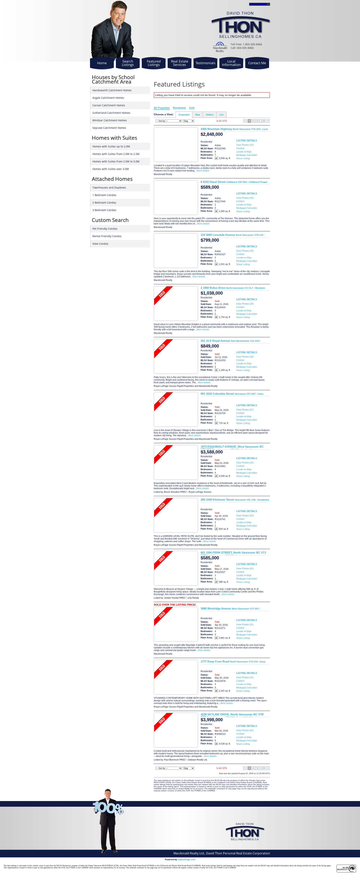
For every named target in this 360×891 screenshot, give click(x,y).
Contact (240, 148)
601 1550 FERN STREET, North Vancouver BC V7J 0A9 (233, 554)
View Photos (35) (245, 198)
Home (102, 63)
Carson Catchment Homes (108, 105)
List (222, 114)
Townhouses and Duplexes (109, 187)
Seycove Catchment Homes (109, 128)
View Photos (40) (245, 145)
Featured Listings (154, 63)
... (260, 121)
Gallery (210, 114)
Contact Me (257, 63)
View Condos (100, 243)
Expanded (184, 114)
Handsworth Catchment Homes (112, 90)
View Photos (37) (245, 409)
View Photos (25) (245, 251)
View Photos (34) (245, 356)
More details (203, 170)
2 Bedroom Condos (104, 202)
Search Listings (128, 63)
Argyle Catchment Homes (108, 98)
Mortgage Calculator (246, 155)
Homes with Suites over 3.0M (110, 169)
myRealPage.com (186, 859)
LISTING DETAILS (246, 140)
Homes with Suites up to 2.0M (111, 146)
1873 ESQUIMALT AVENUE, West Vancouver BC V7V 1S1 (232, 448)
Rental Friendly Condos (107, 236)
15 (263, 121)
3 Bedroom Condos (104, 210)
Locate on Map (243, 151)
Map (197, 114)
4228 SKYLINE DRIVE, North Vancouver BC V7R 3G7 (232, 716)
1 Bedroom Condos (104, 195)
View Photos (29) (245, 304)
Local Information (231, 63)
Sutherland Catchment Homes (111, 113)
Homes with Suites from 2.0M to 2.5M (116, 154)
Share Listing (243, 158)
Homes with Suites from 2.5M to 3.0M (116, 161)
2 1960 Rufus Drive (233, 287)
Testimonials (205, 63)
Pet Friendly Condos (104, 228)
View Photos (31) (245, 624)
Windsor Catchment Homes (109, 120)
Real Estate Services (179, 63)
